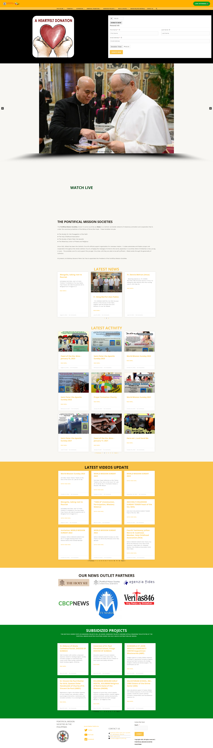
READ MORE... (64, 363)
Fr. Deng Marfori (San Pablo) (106, 297)
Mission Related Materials (137, 8)
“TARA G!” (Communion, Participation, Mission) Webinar (104, 504)
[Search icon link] (156, 8)
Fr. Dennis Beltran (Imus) (138, 274)
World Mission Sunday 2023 (73, 473)
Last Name (165, 30)
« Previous (98, 453)
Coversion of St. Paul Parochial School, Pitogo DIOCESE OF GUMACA (104, 648)
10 (114, 560)
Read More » (63, 290)
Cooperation (79, 8)
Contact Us (150, 8)
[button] (2, 108)
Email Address (115, 37)
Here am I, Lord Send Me (137, 438)
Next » (116, 453)
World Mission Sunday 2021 (139, 397)
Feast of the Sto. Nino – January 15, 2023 (71, 357)
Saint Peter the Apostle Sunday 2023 (104, 357)
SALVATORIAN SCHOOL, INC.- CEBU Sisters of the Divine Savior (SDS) (139, 683)
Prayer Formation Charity (105, 397)
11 (116, 560)
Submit (139, 734)
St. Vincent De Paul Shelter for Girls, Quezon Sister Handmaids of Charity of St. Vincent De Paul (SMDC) (72, 684)
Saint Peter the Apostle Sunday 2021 (71, 439)
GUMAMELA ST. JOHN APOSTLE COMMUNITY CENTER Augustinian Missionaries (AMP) (136, 649)
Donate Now (116, 23)
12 (119, 560)
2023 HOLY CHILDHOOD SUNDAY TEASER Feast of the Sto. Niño (139, 504)
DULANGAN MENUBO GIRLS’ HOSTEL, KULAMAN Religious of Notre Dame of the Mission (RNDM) (106, 684)
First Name (114, 30)
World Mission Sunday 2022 (139, 356)
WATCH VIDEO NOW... (66, 483)
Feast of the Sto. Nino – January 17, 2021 (104, 439)
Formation (70, 8)
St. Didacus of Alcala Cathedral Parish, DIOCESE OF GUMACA (73, 648)
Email (137, 725)
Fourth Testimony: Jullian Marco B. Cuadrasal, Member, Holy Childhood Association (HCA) (138, 534)
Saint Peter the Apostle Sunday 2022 (71, 398)
